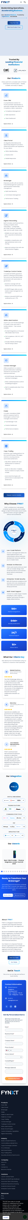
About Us (3, 1162)
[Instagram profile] (10, 1006)
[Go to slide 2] (4, 871)
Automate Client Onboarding (9, 1181)
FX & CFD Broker (5, 1148)
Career (3, 1164)
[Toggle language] (25, 2)
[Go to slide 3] (6, 871)
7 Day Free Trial (13, 23)
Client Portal (4, 1107)
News (2, 1198)
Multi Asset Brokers (6, 1150)
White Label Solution (7, 1126)
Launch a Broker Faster (7, 1176)
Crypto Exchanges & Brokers (9, 1145)
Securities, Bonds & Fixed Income (10, 1155)
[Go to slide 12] (26, 871)
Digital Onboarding (6, 1133)
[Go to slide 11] (23, 871)
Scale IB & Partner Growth (8, 1186)
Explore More (7, 124)
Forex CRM (4, 1105)
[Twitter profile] (6, 1006)
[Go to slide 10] (21, 871)
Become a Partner (6, 1169)
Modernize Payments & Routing (10, 1184)
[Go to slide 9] (19, 871)
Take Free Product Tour (14, 27)
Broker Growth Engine (7, 1129)
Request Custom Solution (14, 495)
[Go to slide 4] (8, 871)
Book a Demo (8, 895)
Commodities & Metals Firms (9, 1143)
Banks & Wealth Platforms (8, 1141)
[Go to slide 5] (10, 871)
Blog (2, 1196)
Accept (6, 1217)
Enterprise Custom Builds (8, 1188)
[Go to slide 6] (13, 871)
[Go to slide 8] (17, 871)
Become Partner (19, 895)
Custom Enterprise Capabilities (10, 1131)
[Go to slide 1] (1, 871)
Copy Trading (5, 1119)
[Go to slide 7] (15, 871)
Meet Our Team (14, 957)
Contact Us (4, 1167)
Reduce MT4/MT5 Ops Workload (10, 1179)
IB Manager (4, 1110)
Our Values (14, 962)
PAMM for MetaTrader (7, 1114)
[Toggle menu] (21, 2)
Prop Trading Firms (6, 1152)
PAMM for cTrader (6, 1117)
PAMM (3, 1112)
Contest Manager (6, 1121)
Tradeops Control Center (8, 1124)
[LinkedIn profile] (15, 1006)
